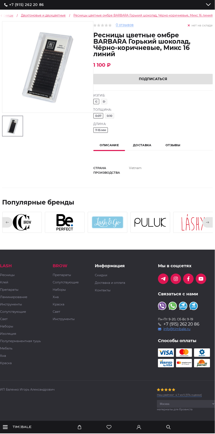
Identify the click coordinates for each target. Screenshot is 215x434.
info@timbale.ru (176, 329)
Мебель (6, 348)
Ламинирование (13, 297)
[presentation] (7, 222)
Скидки (101, 275)
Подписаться (153, 79)
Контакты (103, 290)
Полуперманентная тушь (20, 341)
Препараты (9, 289)
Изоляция (8, 333)
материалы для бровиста (175, 409)
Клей (4, 282)
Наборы (6, 326)
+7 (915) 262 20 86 (26, 4)
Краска (6, 363)
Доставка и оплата (110, 282)
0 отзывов (125, 25)
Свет (4, 319)
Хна (3, 355)
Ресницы (7, 275)
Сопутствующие (13, 311)
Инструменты (11, 304)
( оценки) (179, 394)
